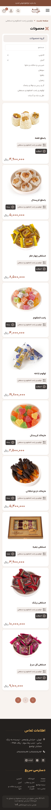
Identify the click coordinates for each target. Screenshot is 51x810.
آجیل (42, 60)
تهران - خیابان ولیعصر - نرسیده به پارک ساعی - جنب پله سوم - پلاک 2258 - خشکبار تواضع (25, 743)
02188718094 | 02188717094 (31, 751)
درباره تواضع (40, 785)
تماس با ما (41, 789)
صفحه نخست (42, 780)
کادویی (41, 55)
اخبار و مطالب (29, 782)
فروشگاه (31, 779)
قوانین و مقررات (31, 787)
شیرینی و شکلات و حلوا (15, 787)
